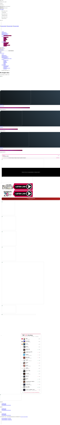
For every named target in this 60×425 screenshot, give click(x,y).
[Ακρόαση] (24, 339)
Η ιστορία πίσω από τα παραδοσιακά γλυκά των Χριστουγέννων (11, 150)
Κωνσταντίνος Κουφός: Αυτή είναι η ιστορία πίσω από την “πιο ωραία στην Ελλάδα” (15, 107)
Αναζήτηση (11, 50)
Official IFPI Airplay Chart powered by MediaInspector (31, 392)
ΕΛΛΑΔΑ (1, 148)
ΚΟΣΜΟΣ (1, 127)
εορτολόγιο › (57, 157)
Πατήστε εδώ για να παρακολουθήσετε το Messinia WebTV (31, 172)
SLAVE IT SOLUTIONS (24, 416)
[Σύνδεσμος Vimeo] (9, 26)
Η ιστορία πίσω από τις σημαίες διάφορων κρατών (9, 129)
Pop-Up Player (2, 49)
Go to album (2, 9)
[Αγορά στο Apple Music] (39, 338)
